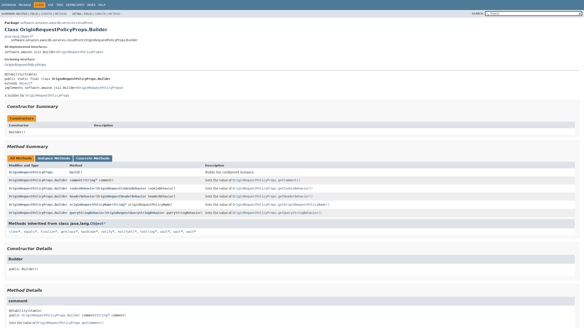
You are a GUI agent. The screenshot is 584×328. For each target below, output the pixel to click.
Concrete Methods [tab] (93, 158)
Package (25, 5)
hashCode (88, 231)
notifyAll (126, 231)
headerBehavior (82, 196)
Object (24, 83)
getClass (68, 231)
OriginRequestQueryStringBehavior (135, 213)
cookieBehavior (82, 188)
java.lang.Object (18, 36)
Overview (8, 5)
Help (101, 5)
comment (76, 180)
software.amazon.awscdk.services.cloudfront (56, 23)
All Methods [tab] (21, 158)
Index (91, 5)
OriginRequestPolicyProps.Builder (38, 180)
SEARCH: (478, 13)
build (74, 172)
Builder (15, 132)
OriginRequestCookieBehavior (121, 188)
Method (61, 13)
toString (147, 231)
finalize (47, 231)
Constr (46, 13)
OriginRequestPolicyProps (79, 52)
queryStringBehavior (87, 213)
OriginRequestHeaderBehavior (121, 196)
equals (29, 231)
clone (13, 231)
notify (106, 231)
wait (164, 231)
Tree (59, 5)
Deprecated (75, 5)
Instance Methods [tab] (54, 158)
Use (51, 5)
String (89, 180)
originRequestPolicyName (91, 204)
